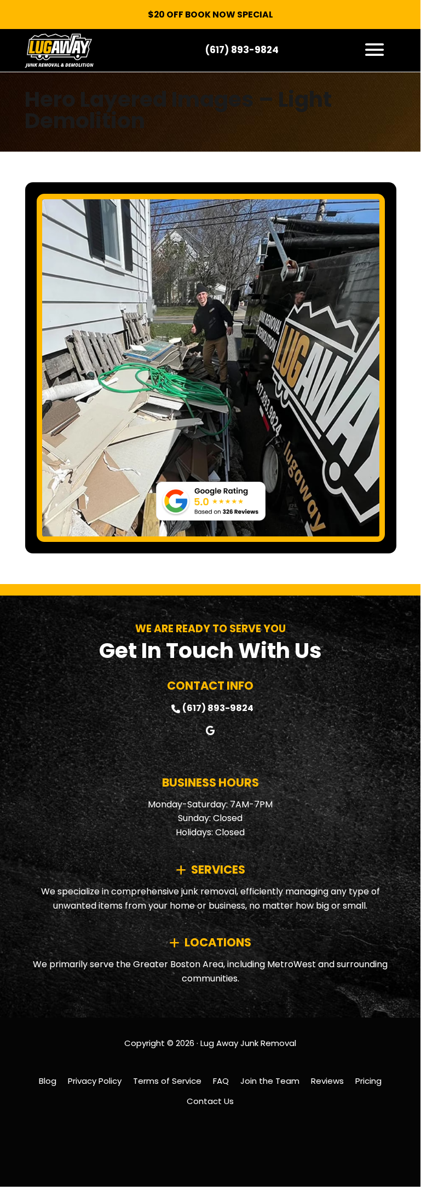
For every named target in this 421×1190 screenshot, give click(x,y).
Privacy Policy (95, 1081)
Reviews (327, 1081)
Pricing (368, 1081)
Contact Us (210, 1101)
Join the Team (269, 1081)
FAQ (221, 1081)
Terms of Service (167, 1081)
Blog (47, 1081)
